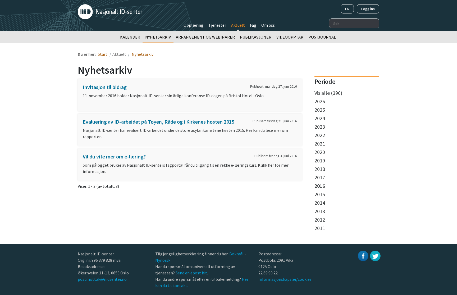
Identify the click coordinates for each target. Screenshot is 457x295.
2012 (319, 219)
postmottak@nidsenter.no (102, 279)
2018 (319, 169)
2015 (319, 194)
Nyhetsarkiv (158, 37)
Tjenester (217, 25)
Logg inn (368, 8)
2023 (319, 126)
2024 (319, 118)
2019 (319, 160)
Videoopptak (289, 37)
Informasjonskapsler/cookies (285, 279)
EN (347, 8)
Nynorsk (163, 260)
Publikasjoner (255, 37)
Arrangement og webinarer (205, 37)
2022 (319, 135)
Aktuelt (238, 25)
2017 (319, 177)
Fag (253, 25)
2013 (319, 211)
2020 (319, 152)
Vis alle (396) (328, 93)
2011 (319, 228)
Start (102, 54)
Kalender (130, 37)
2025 (319, 109)
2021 (319, 143)
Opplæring (193, 25)
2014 (319, 202)
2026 (319, 101)
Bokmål (236, 253)
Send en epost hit (191, 272)
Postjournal (322, 37)
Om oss (268, 25)
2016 (319, 185)
